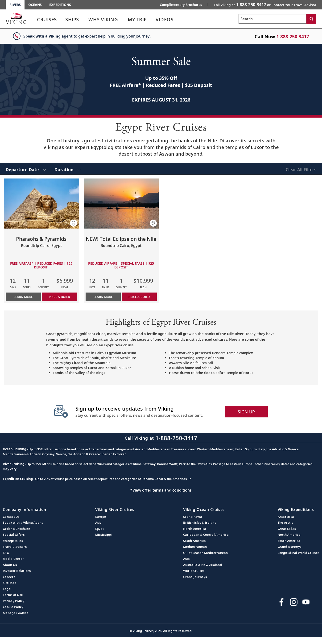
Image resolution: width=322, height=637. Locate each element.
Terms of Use (13, 595)
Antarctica (286, 516)
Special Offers (14, 534)
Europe (100, 516)
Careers (9, 577)
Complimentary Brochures (181, 4)
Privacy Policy (14, 601)
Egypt (99, 529)
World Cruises (193, 571)
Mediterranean (195, 546)
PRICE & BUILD (59, 297)
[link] (47, 20)
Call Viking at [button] (265, 4)
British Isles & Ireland (199, 522)
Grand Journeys (195, 577)
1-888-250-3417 (292, 36)
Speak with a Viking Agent (23, 522)
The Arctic (285, 522)
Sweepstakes (13, 541)
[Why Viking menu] (124, 19)
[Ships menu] (84, 19)
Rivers (15, 4)
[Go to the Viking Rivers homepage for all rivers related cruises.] (16, 18)
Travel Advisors (15, 546)
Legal (7, 589)
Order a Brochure (16, 529)
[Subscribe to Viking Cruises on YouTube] (306, 602)
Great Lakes (287, 529)
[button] (73, 223)
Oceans (35, 4)
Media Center (13, 558)
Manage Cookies (15, 613)
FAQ (6, 553)
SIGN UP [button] (246, 412)
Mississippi (103, 534)
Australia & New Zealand (202, 565)
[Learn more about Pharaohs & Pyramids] (41, 203)
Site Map (9, 583)
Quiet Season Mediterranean (205, 553)
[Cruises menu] (62, 19)
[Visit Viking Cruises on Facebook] (281, 602)
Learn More (23, 297)
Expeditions (60, 4)
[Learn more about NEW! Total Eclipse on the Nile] (121, 203)
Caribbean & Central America (206, 534)
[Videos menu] (179, 19)
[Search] (311, 19)
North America (194, 529)
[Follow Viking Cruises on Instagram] (293, 602)
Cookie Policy (13, 607)
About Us (10, 565)
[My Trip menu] (152, 19)
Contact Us (11, 516)
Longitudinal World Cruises (298, 553)
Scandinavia (192, 516)
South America (194, 541)
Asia (98, 522)
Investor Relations (17, 571)
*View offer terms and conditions (161, 490)
